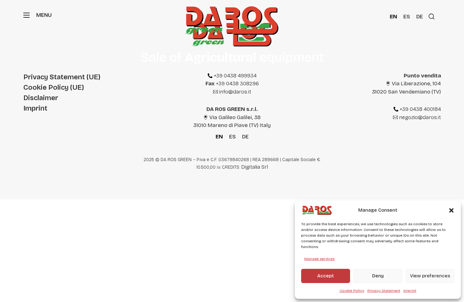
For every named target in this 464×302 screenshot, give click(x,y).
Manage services (319, 259)
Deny (378, 276)
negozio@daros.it (420, 117)
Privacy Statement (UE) (61, 77)
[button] (451, 210)
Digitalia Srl (254, 167)
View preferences (430, 276)
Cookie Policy (352, 290)
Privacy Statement (383, 290)
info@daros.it (235, 91)
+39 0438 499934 (235, 75)
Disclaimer (40, 98)
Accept (325, 276)
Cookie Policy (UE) (53, 87)
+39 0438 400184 (420, 109)
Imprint (409, 290)
